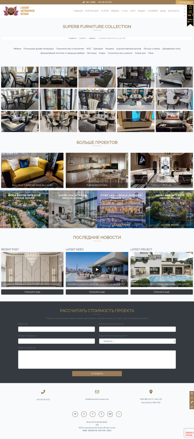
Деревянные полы (171, 48)
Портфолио (92, 11)
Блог (133, 11)
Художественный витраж (128, 48)
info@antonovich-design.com (97, 399)
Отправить (97, 373)
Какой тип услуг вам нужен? (113, 336)
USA (97, 425)
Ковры (102, 53)
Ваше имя (23, 324)
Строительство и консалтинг (70, 48)
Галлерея (153, 11)
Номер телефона (27, 336)
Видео (141, 11)
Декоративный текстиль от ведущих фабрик (62, 53)
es (184, 9)
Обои (151, 53)
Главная (78, 11)
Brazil (109, 431)
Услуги (105, 11)
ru (185, 15)
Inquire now (184, 2)
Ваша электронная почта (112, 324)
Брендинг (98, 48)
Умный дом (140, 53)
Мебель (115, 11)
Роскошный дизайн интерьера (39, 48)
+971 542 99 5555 (43, 399)
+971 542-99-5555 (105, 2)
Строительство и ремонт (120, 53)
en (185, 6)
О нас (124, 11)
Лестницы (92, 53)
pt (184, 12)
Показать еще (32, 292)
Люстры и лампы (152, 48)
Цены (163, 11)
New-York (102, 431)
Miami (85, 431)
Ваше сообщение (27, 347)
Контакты (173, 11)
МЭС (89, 48)
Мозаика (110, 48)
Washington (92, 431)
